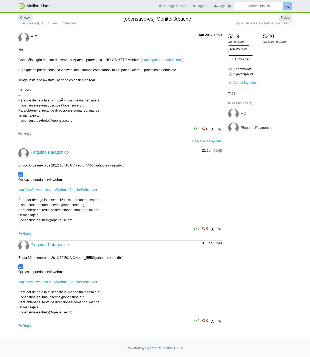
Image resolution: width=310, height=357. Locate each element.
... (20, 174)
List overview (238, 48)
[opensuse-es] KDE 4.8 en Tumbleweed (47, 23)
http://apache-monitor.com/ (162, 60)
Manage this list (174, 6)
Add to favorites (245, 82)
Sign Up (224, 6)
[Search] (287, 6)
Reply (26, 134)
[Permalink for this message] (219, 129)
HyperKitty (153, 348)
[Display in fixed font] (212, 130)
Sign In (201, 6)
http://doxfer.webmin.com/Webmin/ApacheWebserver (57, 190)
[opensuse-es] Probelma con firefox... (264, 23)
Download (242, 59)
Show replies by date (206, 141)
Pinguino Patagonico (50, 152)
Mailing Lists (37, 6)
